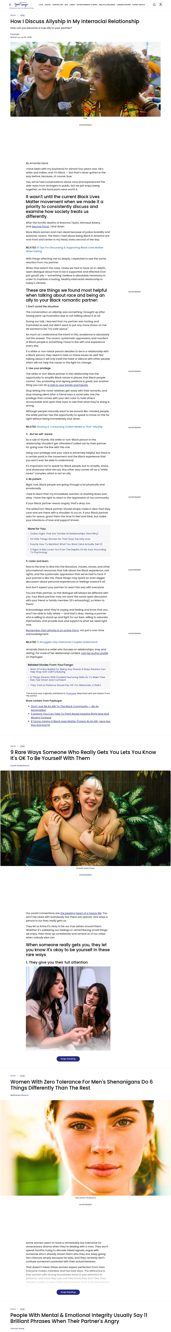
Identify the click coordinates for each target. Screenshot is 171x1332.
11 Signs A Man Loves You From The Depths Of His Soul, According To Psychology (68, 551)
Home (13, 15)
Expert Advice (138, 4)
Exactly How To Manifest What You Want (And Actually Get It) (66, 544)
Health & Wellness (107, 4)
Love (41, 4)
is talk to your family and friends (68, 385)
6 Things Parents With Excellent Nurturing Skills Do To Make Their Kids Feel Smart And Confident (67, 678)
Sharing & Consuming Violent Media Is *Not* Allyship (70, 426)
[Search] (154, 4)
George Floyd (40, 226)
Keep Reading (68, 1058)
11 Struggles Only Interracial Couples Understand (67, 642)
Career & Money (124, 4)
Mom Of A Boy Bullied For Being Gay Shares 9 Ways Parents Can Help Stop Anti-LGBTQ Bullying (67, 670)
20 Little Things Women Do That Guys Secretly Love (60, 539)
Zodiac (48, 4)
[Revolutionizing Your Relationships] (22, 4)
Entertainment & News (87, 4)
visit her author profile (94, 653)
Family (72, 4)
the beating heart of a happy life (81, 913)
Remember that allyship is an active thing (52, 630)
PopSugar (15, 34)
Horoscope (58, 4)
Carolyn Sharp (17, 1328)
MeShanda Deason (19, 1095)
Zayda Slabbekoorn (20, 765)
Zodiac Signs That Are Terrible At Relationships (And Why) (64, 533)
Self (66, 4)
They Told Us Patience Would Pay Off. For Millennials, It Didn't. (65, 685)
